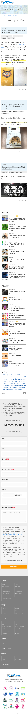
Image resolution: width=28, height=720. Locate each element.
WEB (18, 375)
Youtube (22, 375)
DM (6, 375)
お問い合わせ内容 (7, 507)
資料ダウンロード (6, 648)
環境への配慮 (17, 586)
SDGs (9, 375)
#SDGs (14, 36)
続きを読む (22, 89)
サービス (3, 618)
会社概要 (3, 584)
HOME (4, 15)
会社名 (4, 438)
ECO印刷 (4, 613)
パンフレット (17, 383)
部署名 (4, 448)
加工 (16, 385)
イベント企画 (17, 628)
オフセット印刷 (9, 377)
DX (7, 375)
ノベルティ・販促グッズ (6, 631)
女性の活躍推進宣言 (18, 591)
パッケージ (11, 383)
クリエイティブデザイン (19, 613)
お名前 (4, 459)
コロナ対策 (21, 379)
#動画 (17, 172)
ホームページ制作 (5, 610)
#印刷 (3, 36)
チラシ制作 (17, 608)
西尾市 (17, 389)
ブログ (3, 643)
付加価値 (8, 385)
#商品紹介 (4, 38)
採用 (23, 387)
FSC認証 (17, 633)
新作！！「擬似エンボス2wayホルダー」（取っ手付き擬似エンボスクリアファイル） (13, 106)
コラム (15, 379)
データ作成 (23, 381)
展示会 (11, 387)
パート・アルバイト (18, 659)
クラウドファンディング (17, 377)
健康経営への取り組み (6, 591)
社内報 (12, 389)
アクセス (16, 584)
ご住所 (4, 489)
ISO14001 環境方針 (5, 593)
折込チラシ (18, 387)
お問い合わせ (5, 664)
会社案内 (12, 385)
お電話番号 (5, 479)
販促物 (20, 389)
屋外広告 (16, 631)
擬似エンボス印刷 (5, 608)
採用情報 (3, 653)
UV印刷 (15, 375)
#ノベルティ (20, 36)
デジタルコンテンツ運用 (19, 626)
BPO (4, 375)
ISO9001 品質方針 (18, 593)
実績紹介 (7, 387)
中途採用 (3, 659)
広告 (14, 387)
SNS (12, 375)
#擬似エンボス (8, 36)
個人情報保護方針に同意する (14, 560)
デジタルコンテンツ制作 (6, 626)
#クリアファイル (11, 38)
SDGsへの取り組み (5, 586)
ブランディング (18, 624)
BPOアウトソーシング (19, 610)
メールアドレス (6, 469)
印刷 (21, 385)
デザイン (17, 381)
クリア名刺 (10, 379)
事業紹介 (3, 605)
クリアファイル (14, 20)
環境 (9, 389)
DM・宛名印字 (4, 633)
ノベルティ (5, 20)
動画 (18, 385)
